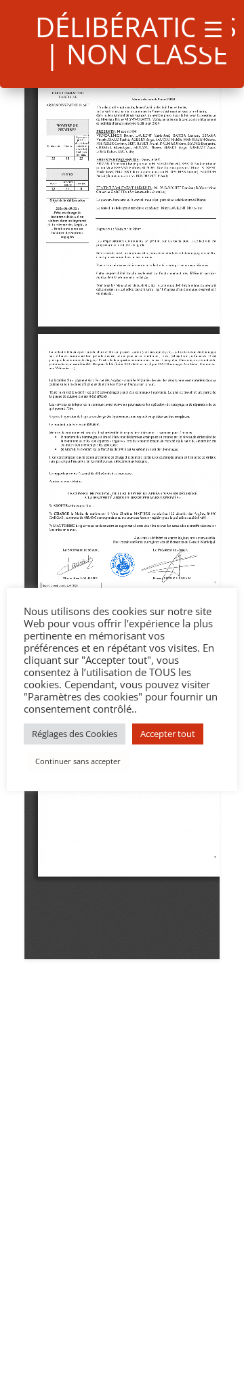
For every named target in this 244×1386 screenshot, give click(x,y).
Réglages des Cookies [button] (74, 734)
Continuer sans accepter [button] (78, 761)
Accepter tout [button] (167, 734)
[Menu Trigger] (213, 28)
